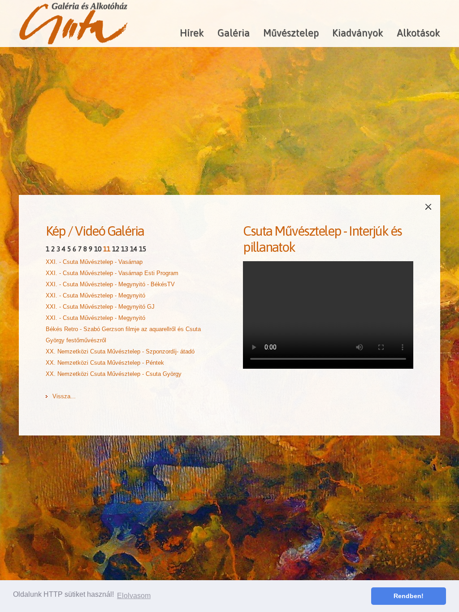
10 (97, 249)
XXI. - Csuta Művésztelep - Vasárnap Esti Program (112, 273)
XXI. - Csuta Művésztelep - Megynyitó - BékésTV (110, 284)
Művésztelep (291, 33)
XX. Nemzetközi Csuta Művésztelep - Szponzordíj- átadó (120, 351)
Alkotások (418, 33)
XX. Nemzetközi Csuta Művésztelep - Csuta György (114, 374)
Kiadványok (357, 33)
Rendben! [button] (409, 595)
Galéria (233, 33)
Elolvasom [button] (134, 595)
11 (106, 249)
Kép (55, 230)
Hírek (192, 33)
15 (142, 249)
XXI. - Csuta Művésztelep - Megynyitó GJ (100, 306)
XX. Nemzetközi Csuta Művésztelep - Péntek (105, 362)
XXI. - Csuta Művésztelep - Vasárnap (94, 262)
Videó (90, 230)
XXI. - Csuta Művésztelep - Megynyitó (95, 295)
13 (124, 249)
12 (115, 249)
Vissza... (64, 396)
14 (133, 249)
